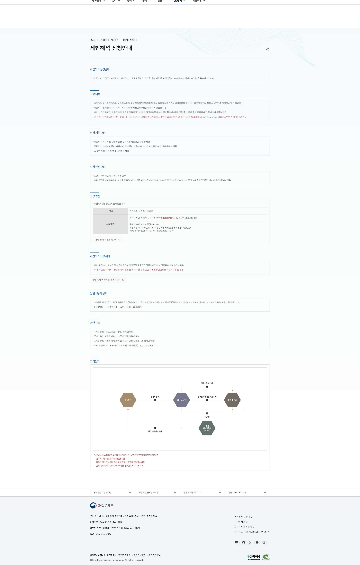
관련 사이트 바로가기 (237, 492)
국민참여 (103, 40)
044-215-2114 (108, 522)
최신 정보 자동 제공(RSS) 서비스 (250, 531)
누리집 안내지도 (138, 555)
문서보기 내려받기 (243, 526)
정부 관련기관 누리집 (102, 492)
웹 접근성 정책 (124, 555)
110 (121, 528)
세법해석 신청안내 (129, 40)
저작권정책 (111, 555)
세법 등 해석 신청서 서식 (106, 239)
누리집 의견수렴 (153, 555)
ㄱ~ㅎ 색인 (239, 521)
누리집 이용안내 (242, 516)
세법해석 (114, 40)
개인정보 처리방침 (97, 555)
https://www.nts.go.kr (209, 117)
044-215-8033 (104, 533)
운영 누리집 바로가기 (192, 492)
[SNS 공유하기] (267, 49)
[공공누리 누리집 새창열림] (253, 558)
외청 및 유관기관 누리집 (148, 492)
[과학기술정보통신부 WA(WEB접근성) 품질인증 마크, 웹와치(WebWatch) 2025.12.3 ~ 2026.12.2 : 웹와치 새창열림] (266, 557)
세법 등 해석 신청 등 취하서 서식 (106, 280)
